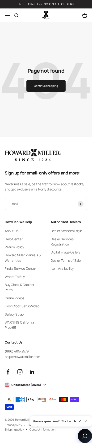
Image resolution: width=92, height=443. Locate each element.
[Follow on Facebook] (8, 372)
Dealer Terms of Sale (66, 260)
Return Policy (14, 247)
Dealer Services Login (66, 231)
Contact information (42, 429)
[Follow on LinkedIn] (32, 372)
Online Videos (14, 298)
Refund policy (13, 425)
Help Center (13, 239)
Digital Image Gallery (65, 252)
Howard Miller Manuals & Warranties (23, 257)
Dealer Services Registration (62, 241)
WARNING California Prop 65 (19, 325)
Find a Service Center (20, 268)
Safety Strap (14, 314)
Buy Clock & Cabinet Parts (19, 287)
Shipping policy (14, 429)
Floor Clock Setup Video (22, 306)
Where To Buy (15, 276)
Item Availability (62, 268)
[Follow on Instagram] (20, 372)
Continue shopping (46, 85)
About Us (11, 231)
